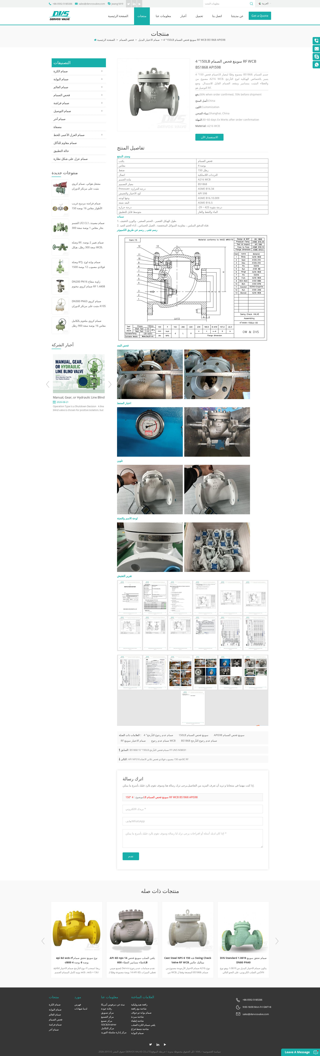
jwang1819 (117, 3)
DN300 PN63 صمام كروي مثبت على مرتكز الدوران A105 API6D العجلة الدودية (89, 303)
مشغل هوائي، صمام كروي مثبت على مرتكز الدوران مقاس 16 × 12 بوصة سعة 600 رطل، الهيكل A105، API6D (89, 186)
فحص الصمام (126, 39)
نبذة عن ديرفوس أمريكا (113, 1004)
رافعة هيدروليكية (139, 1004)
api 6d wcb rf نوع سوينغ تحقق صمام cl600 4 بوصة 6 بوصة (76, 960)
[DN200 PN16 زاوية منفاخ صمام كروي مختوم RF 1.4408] (60, 286)
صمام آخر (60, 119)
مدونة (170, 1051)
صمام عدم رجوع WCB (163, 740)
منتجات (141, 16)
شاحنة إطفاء (137, 1020)
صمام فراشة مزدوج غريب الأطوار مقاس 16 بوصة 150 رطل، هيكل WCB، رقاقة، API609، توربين (87, 206)
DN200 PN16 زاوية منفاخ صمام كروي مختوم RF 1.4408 (88, 284)
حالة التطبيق (61, 151)
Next (109, 384)
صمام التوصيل (62, 111)
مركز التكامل (107, 1028)
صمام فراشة (61, 103)
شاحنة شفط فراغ (140, 1029)
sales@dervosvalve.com (92, 3)
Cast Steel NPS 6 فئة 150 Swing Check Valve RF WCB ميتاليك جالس (187, 960)
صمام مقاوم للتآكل (65, 143)
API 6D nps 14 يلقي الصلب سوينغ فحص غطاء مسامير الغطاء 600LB (132, 960)
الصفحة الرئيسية (118, 16)
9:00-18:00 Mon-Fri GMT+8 (257, 1007)
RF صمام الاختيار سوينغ (133, 740)
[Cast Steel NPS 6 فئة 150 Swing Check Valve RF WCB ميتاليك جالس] (188, 927)
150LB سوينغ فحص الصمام (193, 735)
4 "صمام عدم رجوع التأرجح (158, 735)
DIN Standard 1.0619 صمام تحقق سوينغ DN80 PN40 (243, 960)
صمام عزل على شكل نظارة (71, 159)
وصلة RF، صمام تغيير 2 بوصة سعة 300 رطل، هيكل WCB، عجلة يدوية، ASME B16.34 (88, 245)
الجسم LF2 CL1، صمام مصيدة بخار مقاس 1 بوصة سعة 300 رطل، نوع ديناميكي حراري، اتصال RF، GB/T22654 (88, 225)
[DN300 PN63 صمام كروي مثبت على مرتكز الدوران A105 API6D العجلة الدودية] (60, 305)
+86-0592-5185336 (62, 3)
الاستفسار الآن (209, 137)
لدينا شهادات (80, 1008)
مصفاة (58, 127)
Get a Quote (259, 16)
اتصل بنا (217, 16)
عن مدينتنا (237, 16)
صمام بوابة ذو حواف (141, 1012)
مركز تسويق (107, 1012)
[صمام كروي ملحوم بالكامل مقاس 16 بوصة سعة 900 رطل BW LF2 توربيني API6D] (60, 325)
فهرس (77, 1004)
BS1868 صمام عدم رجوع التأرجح (199, 740)
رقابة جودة (106, 1008)
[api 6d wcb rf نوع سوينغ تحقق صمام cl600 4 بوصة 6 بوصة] (76, 927)
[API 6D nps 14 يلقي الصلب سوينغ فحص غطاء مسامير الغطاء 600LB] (132, 927)
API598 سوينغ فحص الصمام (229, 735)
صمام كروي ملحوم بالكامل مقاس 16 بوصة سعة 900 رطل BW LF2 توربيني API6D (89, 323)
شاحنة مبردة (137, 1016)
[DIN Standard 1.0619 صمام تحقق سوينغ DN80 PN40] (243, 927)
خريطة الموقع (158, 1051)
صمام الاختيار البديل (149, 39)
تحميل (199, 16)
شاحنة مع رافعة (138, 1008)
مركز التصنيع (107, 1016)
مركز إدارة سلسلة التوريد (113, 1032)
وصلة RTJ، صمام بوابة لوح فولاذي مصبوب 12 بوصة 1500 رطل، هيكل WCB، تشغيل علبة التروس (88, 264)
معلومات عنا (163, 16)
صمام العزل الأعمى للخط (69, 135)
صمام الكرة (61, 71)
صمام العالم (61, 87)
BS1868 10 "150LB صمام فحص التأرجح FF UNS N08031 (158, 750)
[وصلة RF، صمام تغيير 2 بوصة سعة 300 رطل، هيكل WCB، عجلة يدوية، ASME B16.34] (60, 246)
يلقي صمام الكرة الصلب (143, 1025)
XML (198, 1051)
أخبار (183, 16)
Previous (48, 384)
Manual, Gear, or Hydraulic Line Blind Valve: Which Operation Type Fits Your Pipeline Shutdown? (79, 397)
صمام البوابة (61, 79)
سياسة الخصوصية (212, 1051)
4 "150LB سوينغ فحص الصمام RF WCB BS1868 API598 (162, 797)
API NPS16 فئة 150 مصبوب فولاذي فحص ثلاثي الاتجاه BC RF (158, 759)
